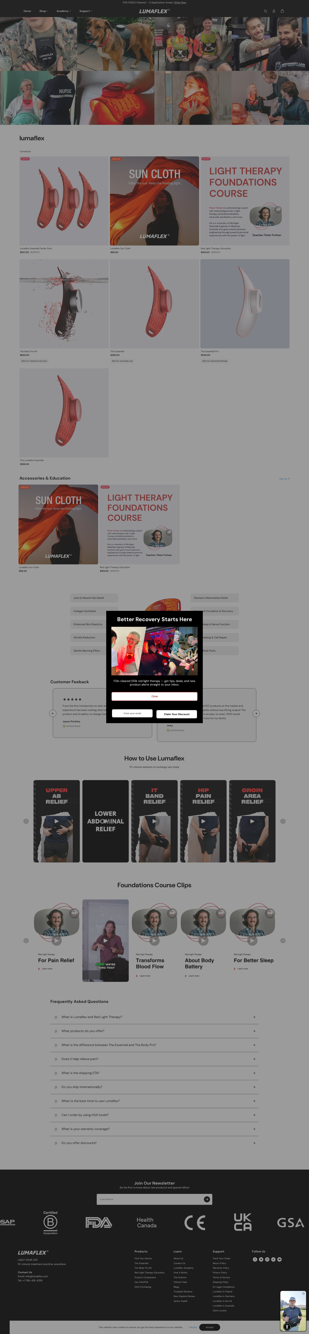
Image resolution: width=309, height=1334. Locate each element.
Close (154, 696)
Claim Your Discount (177, 714)
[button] (287, 1327)
